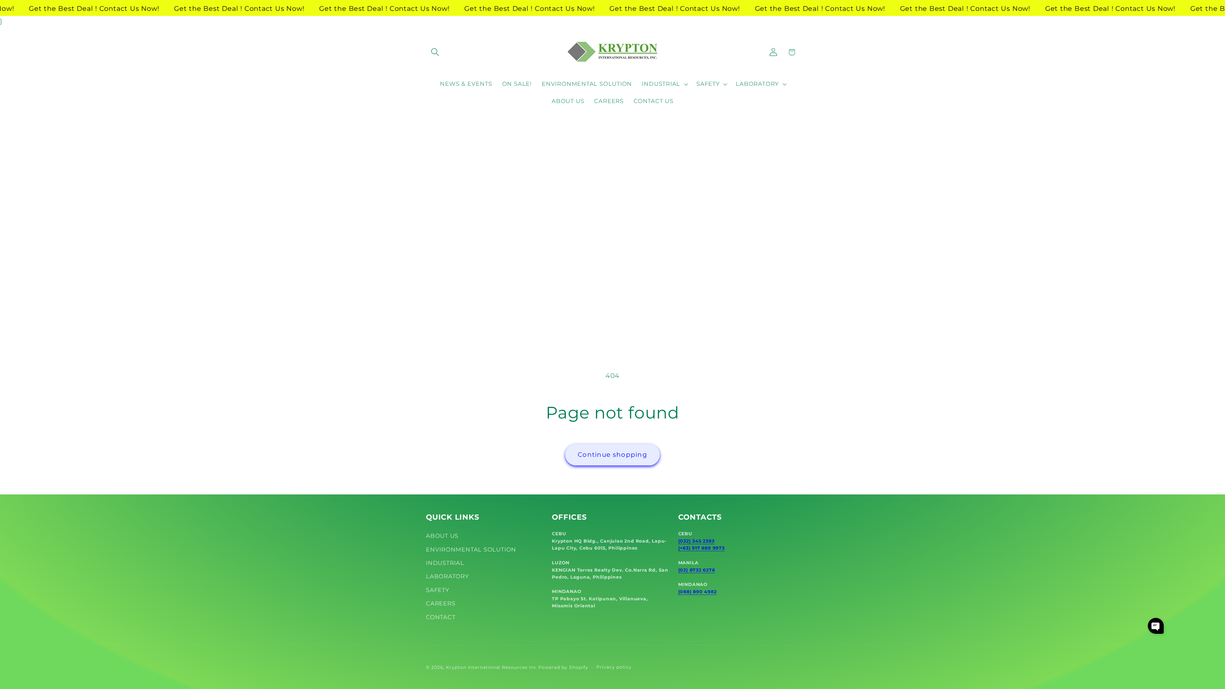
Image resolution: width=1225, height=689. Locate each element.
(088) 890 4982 (697, 591)
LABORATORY (447, 576)
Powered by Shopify (563, 667)
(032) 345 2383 (696, 541)
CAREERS (440, 603)
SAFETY (437, 590)
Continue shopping (612, 454)
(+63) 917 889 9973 (701, 548)
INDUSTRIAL (445, 563)
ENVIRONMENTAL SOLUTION (471, 549)
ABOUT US (442, 535)
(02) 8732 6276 (696, 570)
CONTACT (440, 617)
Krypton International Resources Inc (491, 667)
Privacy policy (614, 667)
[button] (435, 52)
